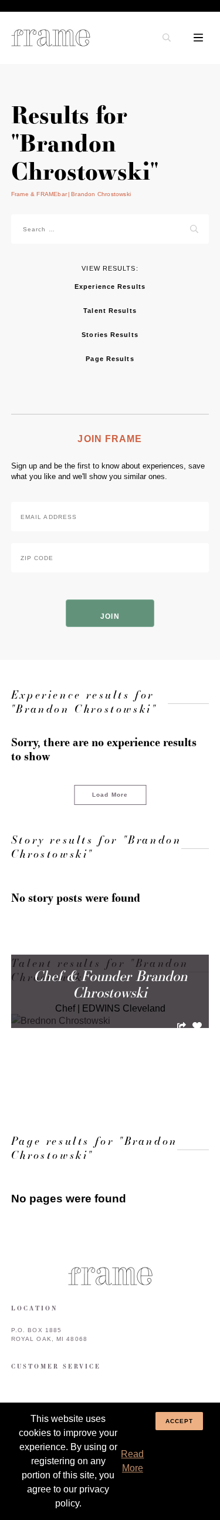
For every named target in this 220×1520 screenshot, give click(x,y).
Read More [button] (132, 1461)
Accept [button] (179, 1421)
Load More (110, 794)
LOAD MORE (110, 1074)
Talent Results (110, 310)
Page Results (110, 358)
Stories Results (110, 334)
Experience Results (110, 286)
